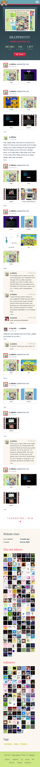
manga (16, 744)
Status (11, 763)
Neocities (7, 755)
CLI (22, 759)
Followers (9, 662)
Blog (27, 759)
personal (24, 744)
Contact (27, 763)
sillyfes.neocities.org (20, 41)
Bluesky (32, 755)
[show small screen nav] (37, 2)
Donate (15, 759)
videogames (8, 744)
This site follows (13, 549)
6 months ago (12, 66)
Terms (19, 763)
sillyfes (13, 64)
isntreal (14, 318)
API (33, 759)
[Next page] (20, 521)
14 (31, 518)
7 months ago (12, 93)
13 (28, 518)
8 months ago (12, 167)
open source (16, 755)
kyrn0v (13, 328)
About (7, 759)
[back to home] (4, 3)
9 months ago (12, 385)
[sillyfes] (6, 65)
